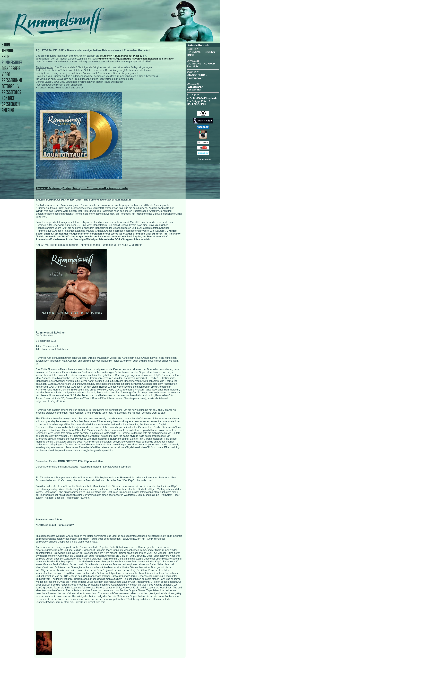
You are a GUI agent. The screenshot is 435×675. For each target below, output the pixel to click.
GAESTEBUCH (11, 104)
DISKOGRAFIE (11, 68)
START (6, 44)
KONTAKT (8, 98)
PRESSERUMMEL (13, 80)
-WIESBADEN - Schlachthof (196, 88)
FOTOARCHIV (10, 86)
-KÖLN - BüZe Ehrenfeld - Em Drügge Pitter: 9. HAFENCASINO (202, 101)
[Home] (83, 34)
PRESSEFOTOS (11, 92)
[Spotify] (203, 115)
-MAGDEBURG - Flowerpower (197, 76)
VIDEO (6, 74)
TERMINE (8, 50)
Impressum (204, 159)
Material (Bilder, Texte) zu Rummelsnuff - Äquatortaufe (88, 188)
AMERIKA (8, 110)
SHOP (6, 56)
